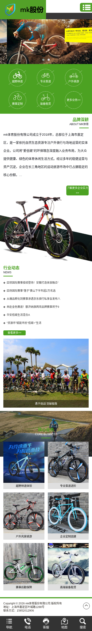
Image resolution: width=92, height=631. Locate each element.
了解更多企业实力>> (77, 190)
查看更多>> (14, 332)
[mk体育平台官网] (26, 9)
